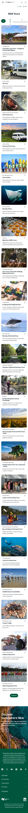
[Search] (22, 3)
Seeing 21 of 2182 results (20, 701)
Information (5, 783)
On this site (5, 779)
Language (4, 791)
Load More (14, 695)
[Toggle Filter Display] (3, 21)
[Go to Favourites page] (25, 2)
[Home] (9, 2)
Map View (7, 701)
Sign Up (5, 729)
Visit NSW (4, 775)
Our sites (4, 787)
